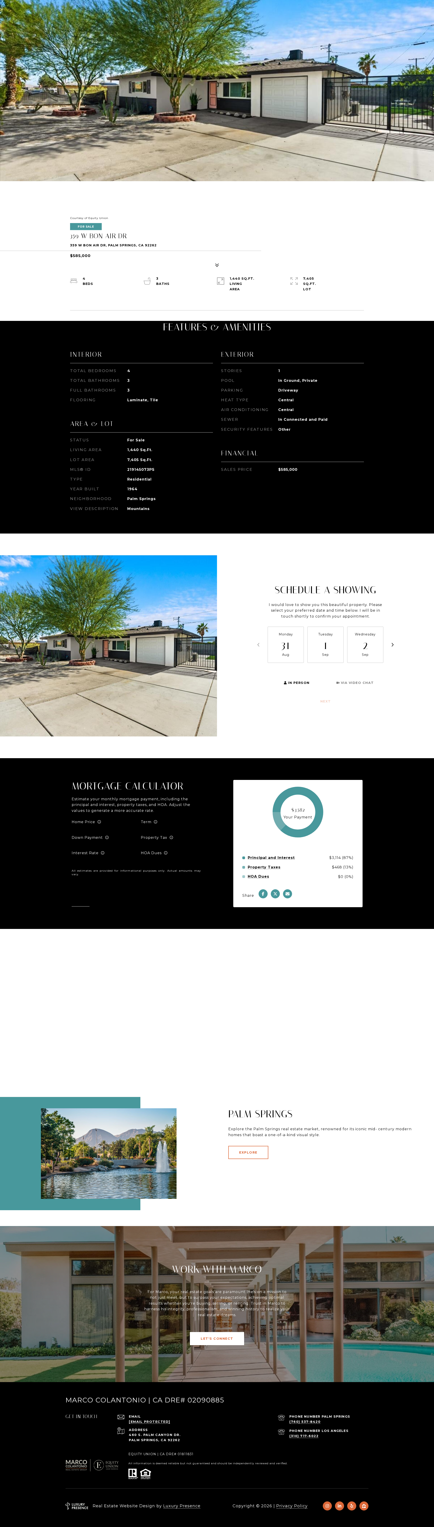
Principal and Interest (271, 858)
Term (146, 822)
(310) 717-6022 (303, 1436)
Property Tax (154, 837)
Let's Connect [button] (217, 1339)
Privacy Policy (292, 1505)
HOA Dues (151, 853)
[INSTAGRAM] (327, 1505)
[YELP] (351, 1505)
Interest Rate (85, 853)
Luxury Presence (181, 1505)
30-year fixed (154, 828)
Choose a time (282, 669)
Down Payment (87, 837)
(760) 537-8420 (305, 1422)
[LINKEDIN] (339, 1505)
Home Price (83, 822)
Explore (248, 1152)
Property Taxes (264, 867)
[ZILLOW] (363, 1505)
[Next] (392, 644)
